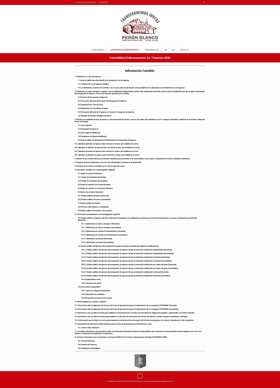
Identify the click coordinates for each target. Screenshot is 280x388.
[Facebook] (204, 2)
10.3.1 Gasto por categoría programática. (96, 291)
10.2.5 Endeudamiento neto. (91, 279)
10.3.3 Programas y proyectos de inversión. (96, 298)
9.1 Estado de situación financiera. (90, 173)
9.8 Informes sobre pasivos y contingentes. (93, 207)
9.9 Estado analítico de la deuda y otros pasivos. (95, 211)
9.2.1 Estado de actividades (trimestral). (92, 177)
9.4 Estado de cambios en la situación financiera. (95, 188)
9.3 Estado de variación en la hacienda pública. (94, 185)
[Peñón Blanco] (140, 25)
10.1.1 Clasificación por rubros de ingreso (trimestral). (100, 224)
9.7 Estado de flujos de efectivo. (89, 203)
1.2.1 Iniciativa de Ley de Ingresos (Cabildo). (93, 84)
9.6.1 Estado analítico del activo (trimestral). (93, 196)
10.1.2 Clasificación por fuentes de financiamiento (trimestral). (103, 231)
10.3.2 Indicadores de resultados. (93, 294)
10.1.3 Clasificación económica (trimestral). (96, 239)
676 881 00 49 (103, 2)
